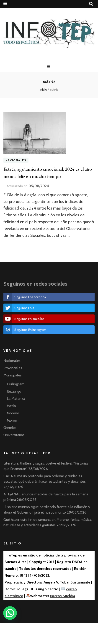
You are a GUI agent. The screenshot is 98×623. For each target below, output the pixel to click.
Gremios (9, 427)
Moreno (13, 413)
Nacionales (15, 160)
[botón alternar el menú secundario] (5, 3)
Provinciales (12, 368)
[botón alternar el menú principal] (49, 66)
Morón (12, 420)
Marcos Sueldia (62, 596)
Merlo (11, 406)
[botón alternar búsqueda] (91, 4)
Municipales (12, 375)
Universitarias (13, 435)
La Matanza (16, 398)
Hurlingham (15, 384)
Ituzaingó (14, 391)
